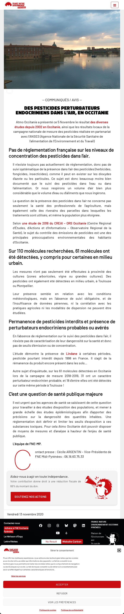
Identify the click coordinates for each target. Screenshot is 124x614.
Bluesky (66, 525)
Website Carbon (71, 541)
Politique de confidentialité (72, 610)
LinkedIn (83, 525)
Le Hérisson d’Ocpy (13, 536)
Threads (58, 525)
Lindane (71, 353)
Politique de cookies (47, 610)
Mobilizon (66, 533)
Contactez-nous (12, 523)
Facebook (41, 525)
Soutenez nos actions (30, 496)
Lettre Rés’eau (11, 541)
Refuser (62, 593)
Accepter (62, 584)
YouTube (58, 533)
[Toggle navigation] (115, 5)
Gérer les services (18, 576)
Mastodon (75, 525)
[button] (119, 550)
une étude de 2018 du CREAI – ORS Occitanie (54, 223)
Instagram (49, 525)
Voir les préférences (62, 602)
